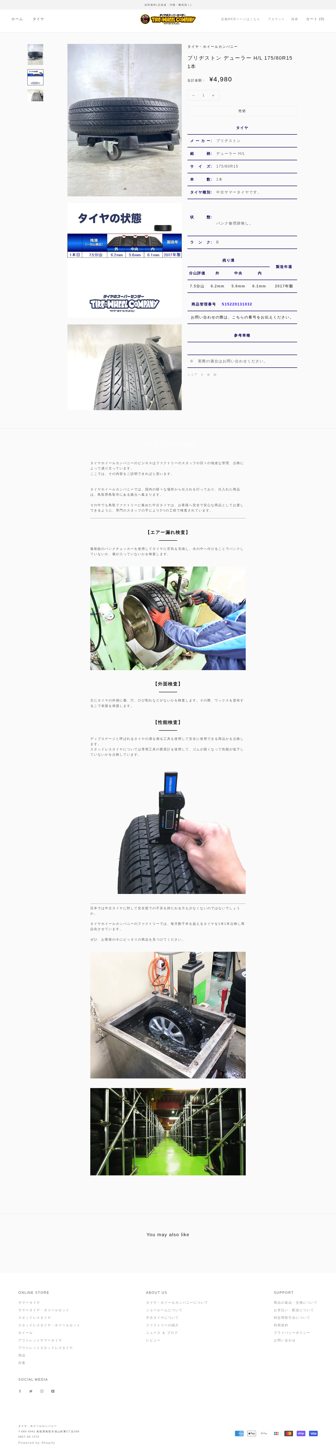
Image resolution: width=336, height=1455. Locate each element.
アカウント (276, 19)
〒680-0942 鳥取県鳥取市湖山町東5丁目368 (49, 1431)
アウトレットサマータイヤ (40, 1340)
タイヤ (38, 19)
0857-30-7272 (28, 1436)
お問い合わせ (285, 1340)
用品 (22, 1355)
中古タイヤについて (162, 1317)
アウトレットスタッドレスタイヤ (45, 1348)
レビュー (153, 1340)
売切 (242, 111)
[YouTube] (52, 1390)
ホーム (17, 19)
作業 (22, 1363)
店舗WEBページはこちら (240, 19)
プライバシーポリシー (292, 1333)
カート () (315, 19)
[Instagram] (41, 1390)
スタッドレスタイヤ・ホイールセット (49, 1325)
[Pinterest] (214, 374)
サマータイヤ (29, 1302)
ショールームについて (164, 1310)
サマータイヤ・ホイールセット (43, 1310)
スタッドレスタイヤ (34, 1317)
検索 (294, 19)
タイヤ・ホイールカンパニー (37, 1426)
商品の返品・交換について (296, 1302)
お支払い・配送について (294, 1310)
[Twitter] (208, 374)
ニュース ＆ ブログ (162, 1333)
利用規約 (281, 1325)
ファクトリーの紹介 (162, 1325)
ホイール (25, 1333)
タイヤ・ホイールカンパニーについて (177, 1302)
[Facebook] (202, 374)
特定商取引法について (292, 1317)
